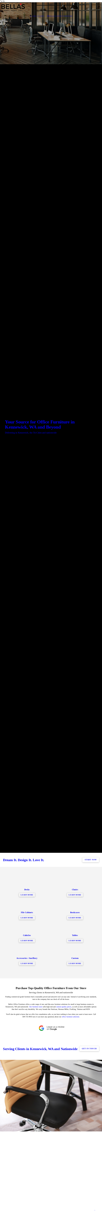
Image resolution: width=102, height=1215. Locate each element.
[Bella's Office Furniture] (48, 7)
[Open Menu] (99, 7)
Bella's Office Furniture (60, 16)
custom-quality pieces (63, 1007)
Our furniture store (35, 1007)
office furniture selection (70, 1017)
